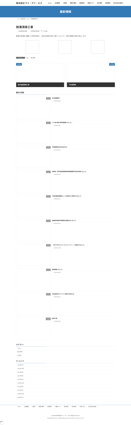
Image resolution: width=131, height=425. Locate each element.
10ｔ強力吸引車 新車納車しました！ (62, 122)
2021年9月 (20, 386)
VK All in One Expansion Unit (77, 418)
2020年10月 (20, 394)
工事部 (33, 406)
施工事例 (33, 57)
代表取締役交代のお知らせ (59, 147)
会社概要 (26, 406)
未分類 (19, 355)
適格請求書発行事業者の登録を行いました (64, 220)
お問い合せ (82, 406)
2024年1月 (20, 365)
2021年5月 (20, 390)
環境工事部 (41, 406)
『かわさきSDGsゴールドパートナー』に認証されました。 (68, 245)
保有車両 (74, 406)
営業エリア (58, 406)
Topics (27, 57)
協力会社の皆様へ (92, 406)
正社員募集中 (56, 98)
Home (19, 406)
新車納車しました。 (57, 269)
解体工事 (54, 318)
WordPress (56, 418)
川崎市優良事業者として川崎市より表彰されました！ (67, 196)
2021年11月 (20, 383)
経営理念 (49, 406)
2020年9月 (20, 397)
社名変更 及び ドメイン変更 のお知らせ (63, 294)
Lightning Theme (65, 418)
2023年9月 (20, 372)
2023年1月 (20, 379)
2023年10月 (20, 368)
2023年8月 (20, 375)
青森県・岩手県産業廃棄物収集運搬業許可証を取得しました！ (69, 171)
